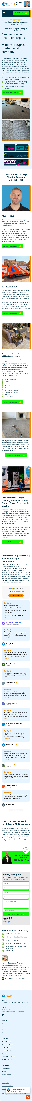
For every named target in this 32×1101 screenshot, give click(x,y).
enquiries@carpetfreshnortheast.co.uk (13, 1011)
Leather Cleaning (6, 1048)
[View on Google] (3, 644)
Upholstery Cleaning (7, 1045)
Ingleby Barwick (6, 1074)
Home (3, 1024)
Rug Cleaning (5, 1054)
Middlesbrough (6, 1068)
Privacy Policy (5, 1083)
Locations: (5, 1065)
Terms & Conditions (7, 1086)
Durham (4, 1071)
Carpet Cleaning (6, 1042)
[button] (6, 13)
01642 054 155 (21, 859)
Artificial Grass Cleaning (8, 1057)
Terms (14, 910)
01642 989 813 (6, 1009)
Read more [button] (7, 637)
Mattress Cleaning (7, 1051)
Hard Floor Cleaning (7, 1060)
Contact (4, 1033)
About (3, 1027)
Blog (3, 1030)
